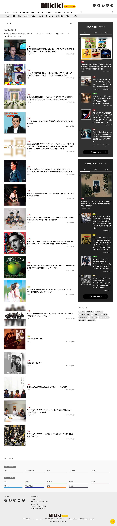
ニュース (49, 12)
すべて (7, 16)
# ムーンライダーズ (84, 314)
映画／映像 (59, 16)
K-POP (26, 16)
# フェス (81, 311)
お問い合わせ (34, 504)
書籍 (67, 16)
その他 (74, 16)
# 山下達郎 (94, 317)
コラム (14, 12)
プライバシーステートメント (38, 506)
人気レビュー (68, 12)
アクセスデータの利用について (39, 508)
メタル (33, 16)
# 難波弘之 (99, 311)
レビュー (40, 12)
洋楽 (19, 16)
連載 (32, 12)
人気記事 (58, 12)
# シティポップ (104, 317)
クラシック (49, 16)
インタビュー (24, 12)
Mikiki (5, 458)
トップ (7, 12)
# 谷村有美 (91, 320)
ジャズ (41, 16)
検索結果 (11, 458)
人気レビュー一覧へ (96, 296)
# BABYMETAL (83, 317)
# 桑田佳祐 (90, 311)
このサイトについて (36, 499)
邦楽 (13, 16)
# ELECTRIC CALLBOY (100, 314)
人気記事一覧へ (96, 152)
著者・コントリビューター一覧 (39, 501)
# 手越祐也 (82, 320)
